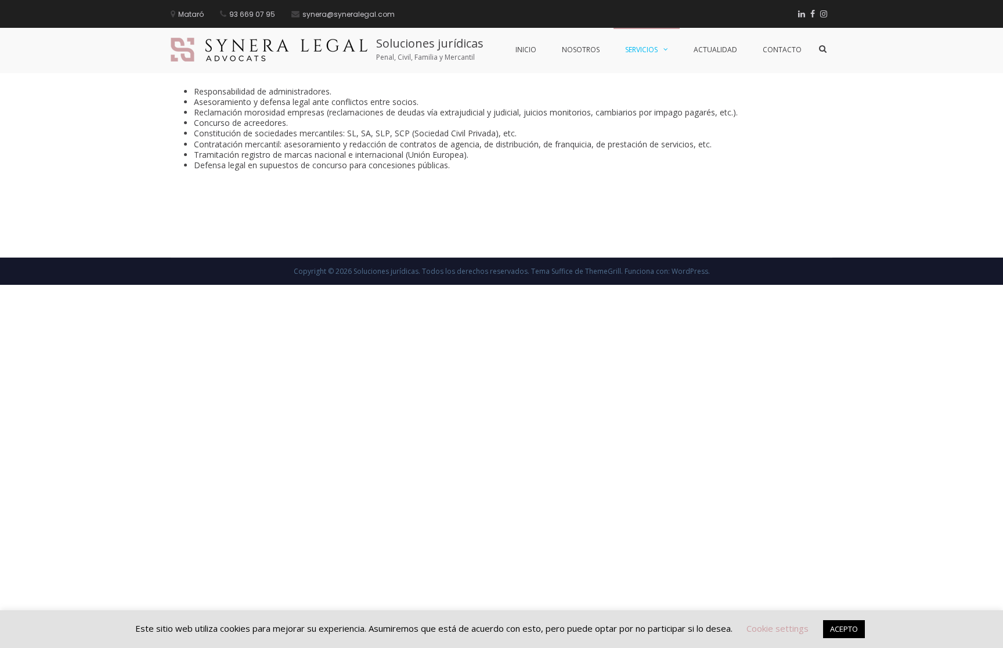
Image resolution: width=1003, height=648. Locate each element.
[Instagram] (823, 13)
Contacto (782, 50)
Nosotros (581, 50)
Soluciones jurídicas (430, 43)
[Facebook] (812, 13)
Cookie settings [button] (777, 628)
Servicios (641, 50)
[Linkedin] (801, 13)
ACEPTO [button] (844, 629)
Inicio (525, 50)
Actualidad (715, 50)
